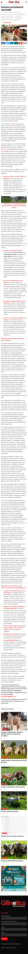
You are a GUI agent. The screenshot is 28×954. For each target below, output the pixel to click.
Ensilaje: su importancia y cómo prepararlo (13, 787)
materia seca (4, 149)
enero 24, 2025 (4, 764)
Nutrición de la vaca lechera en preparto (12, 836)
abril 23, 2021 (4, 838)
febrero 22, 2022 (4, 813)
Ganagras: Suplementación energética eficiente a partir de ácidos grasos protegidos (12, 734)
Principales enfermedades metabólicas (12, 861)
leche (14, 126)
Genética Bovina (7, 22)
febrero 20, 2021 (4, 862)
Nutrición (4, 729)
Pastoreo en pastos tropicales (9, 811)
